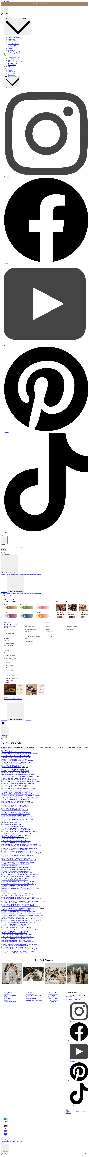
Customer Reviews (53, 994)
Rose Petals (11, 87)
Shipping (6, 994)
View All (6, 697)
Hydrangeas (11, 60)
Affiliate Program (53, 1000)
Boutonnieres (11, 39)
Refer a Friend (52, 1001)
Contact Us (51, 997)
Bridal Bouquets (12, 36)
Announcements (52, 998)
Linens (8, 66)
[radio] (2, 891)
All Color (6, 622)
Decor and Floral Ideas (12, 678)
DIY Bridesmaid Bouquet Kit (16, 61)
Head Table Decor (13, 47)
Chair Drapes (11, 75)
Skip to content (5, 1)
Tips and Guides (10, 675)
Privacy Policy (8, 1000)
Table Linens (11, 71)
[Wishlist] (1, 15)
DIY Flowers (11, 53)
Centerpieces (11, 50)
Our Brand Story (52, 992)
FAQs (5, 997)
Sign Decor (11, 42)
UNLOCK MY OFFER (73, 1000)
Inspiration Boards (10, 660)
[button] (85, 1153)
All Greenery (11, 58)
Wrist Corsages (12, 40)
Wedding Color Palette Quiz (34, 1000)
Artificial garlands (6, 747)
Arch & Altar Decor (13, 44)
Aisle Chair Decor (13, 45)
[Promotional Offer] (14, 689)
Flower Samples (30, 992)
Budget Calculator (31, 998)
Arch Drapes (11, 73)
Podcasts (8, 667)
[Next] (5, 1153)
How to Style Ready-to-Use (33, 995)
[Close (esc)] (3, 1153)
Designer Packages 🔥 (14, 52)
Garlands (10, 48)
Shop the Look (10, 662)
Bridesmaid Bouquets (13, 37)
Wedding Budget (10, 673)
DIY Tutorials (9, 680)
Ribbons (10, 70)
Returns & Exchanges (10, 995)
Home (2, 738)
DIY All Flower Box (13, 57)
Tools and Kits (12, 65)
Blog (27, 997)
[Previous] (1, 1153)
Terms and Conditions (10, 1001)
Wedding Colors (10, 670)
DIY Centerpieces (12, 63)
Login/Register (8, 992)
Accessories (72, 626)
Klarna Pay (7, 998)
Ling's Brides (9, 665)
